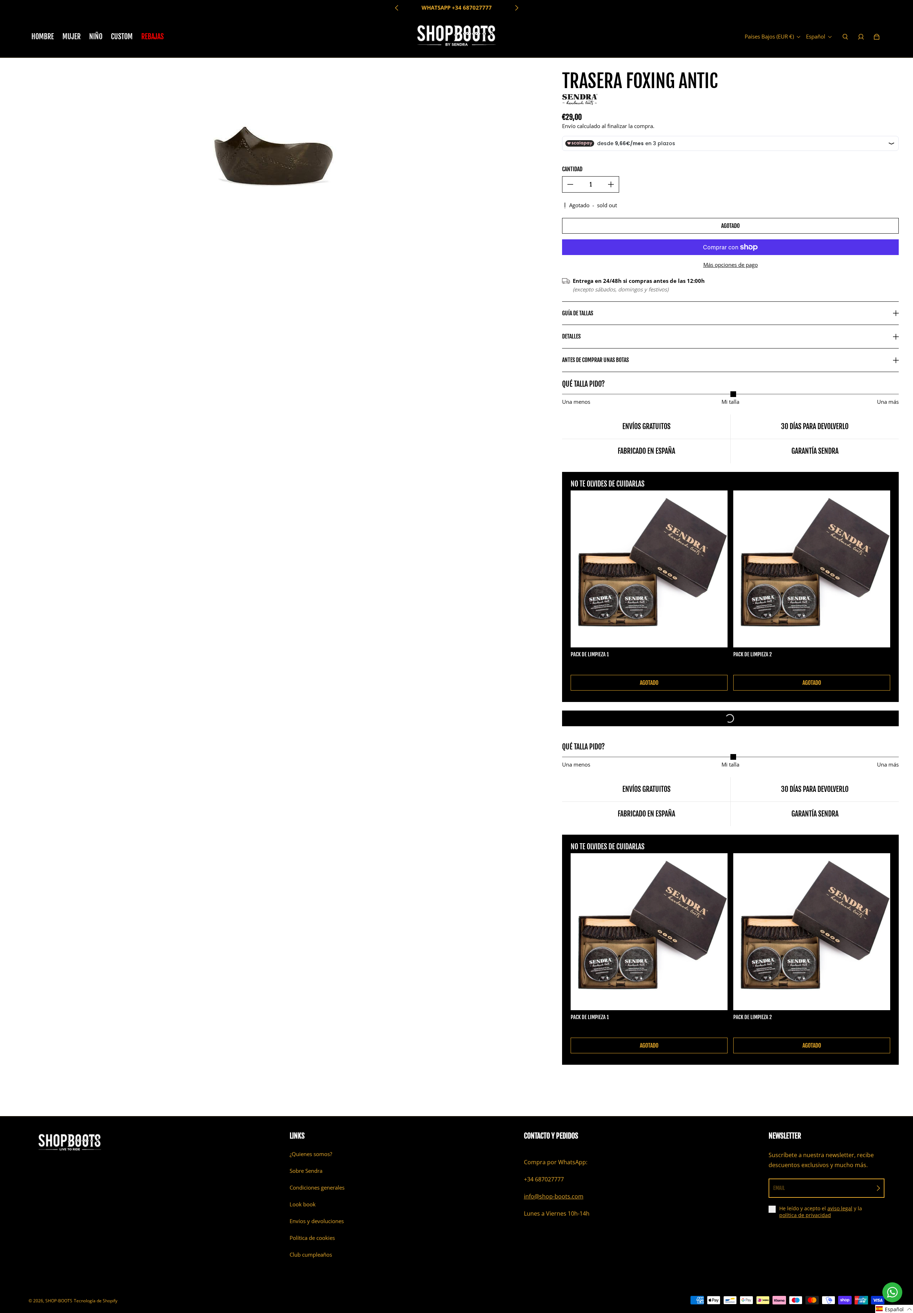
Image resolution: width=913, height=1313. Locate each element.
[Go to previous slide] (397, 8)
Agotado (730, 225)
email (779, 1188)
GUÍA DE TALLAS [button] (577, 313)
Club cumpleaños (311, 1254)
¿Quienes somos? (311, 1154)
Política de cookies (312, 1238)
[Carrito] (876, 37)
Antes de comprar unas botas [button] (595, 359)
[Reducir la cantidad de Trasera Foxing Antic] (570, 184)
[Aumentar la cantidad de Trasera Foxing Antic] (611, 184)
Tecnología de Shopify (95, 1301)
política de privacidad (805, 1215)
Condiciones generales (317, 1187)
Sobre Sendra (306, 1171)
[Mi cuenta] (861, 37)
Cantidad (572, 169)
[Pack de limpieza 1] (649, 568)
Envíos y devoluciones (317, 1221)
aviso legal (839, 1208)
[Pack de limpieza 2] (811, 568)
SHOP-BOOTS (58, 1301)
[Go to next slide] (516, 8)
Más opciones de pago (730, 265)
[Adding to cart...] (730, 718)
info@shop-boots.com (553, 1196)
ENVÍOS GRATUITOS (456, 7)
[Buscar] (845, 37)
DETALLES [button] (571, 336)
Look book (303, 1204)
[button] (894, 1309)
